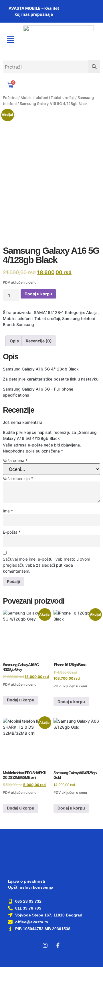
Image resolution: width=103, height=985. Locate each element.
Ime (8, 510)
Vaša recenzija (18, 478)
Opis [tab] (14, 340)
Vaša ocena (15, 460)
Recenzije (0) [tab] (39, 340)
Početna (10, 97)
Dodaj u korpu (38, 293)
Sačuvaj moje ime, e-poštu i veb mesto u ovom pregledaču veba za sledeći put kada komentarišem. (46, 565)
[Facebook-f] (58, 945)
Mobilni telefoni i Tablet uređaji (47, 97)
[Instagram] (45, 945)
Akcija (92, 312)
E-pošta (12, 532)
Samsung (25, 324)
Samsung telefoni (78, 318)
